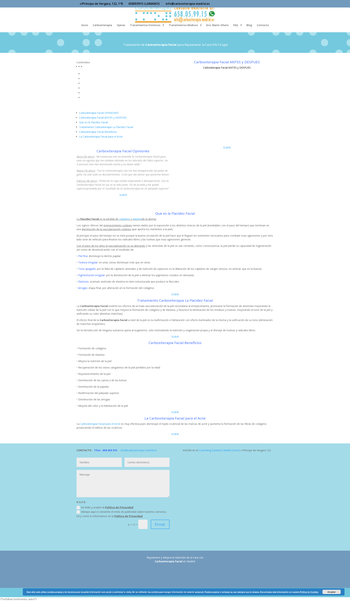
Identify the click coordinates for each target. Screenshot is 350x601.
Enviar (160, 524)
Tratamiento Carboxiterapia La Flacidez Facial (106, 127)
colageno (124, 219)
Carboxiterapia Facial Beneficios (98, 132)
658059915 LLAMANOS (144, 4)
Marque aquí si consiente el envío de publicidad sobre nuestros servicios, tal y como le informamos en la (122, 514)
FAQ (235, 25)
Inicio (84, 25)
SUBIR (123, 195)
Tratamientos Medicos (183, 25)
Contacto (263, 25)
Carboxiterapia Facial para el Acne (100, 424)
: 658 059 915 (108, 450)
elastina (137, 219)
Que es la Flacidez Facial (93, 122)
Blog (249, 25)
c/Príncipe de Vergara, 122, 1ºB (101, 4)
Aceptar (331, 592)
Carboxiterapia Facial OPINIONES (98, 113)
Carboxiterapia (102, 25)
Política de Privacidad (119, 507)
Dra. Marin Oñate (217, 25)
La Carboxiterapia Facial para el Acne (101, 136)
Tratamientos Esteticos (145, 25)
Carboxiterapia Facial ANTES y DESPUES (103, 117)
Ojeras (121, 25)
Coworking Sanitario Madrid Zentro (219, 450)
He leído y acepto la (107, 507)
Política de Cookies (309, 592)
